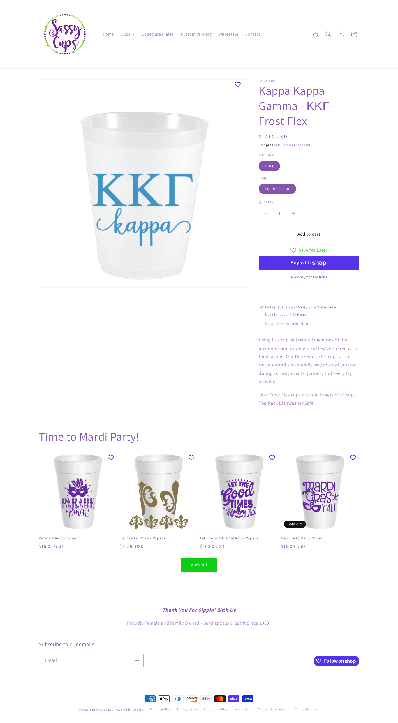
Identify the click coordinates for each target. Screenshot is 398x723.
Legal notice (242, 709)
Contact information (273, 709)
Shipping (266, 145)
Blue (269, 166)
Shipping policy (216, 709)
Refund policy (160, 709)
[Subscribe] (137, 660)
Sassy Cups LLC (101, 710)
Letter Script (277, 188)
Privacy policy (187, 709)
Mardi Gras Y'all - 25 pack (302, 538)
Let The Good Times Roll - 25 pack (229, 538)
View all (199, 564)
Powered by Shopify (129, 710)
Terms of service (307, 709)
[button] (127, 34)
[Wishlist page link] (315, 34)
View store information (286, 323)
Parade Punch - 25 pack (59, 538)
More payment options (309, 277)
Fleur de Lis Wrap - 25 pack (142, 538)
